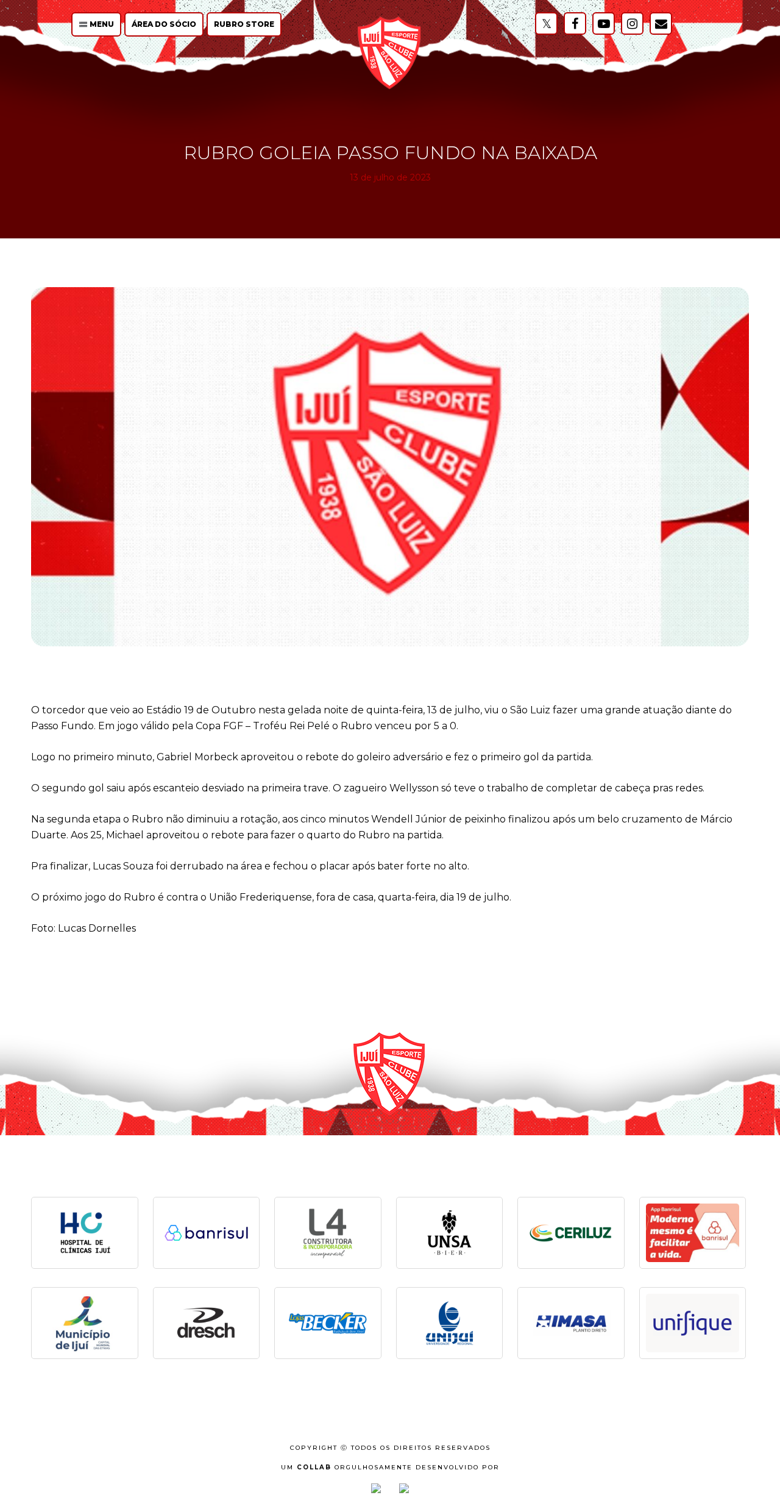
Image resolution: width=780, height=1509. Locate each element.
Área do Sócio (164, 24)
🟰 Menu (96, 24)
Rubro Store (244, 24)
